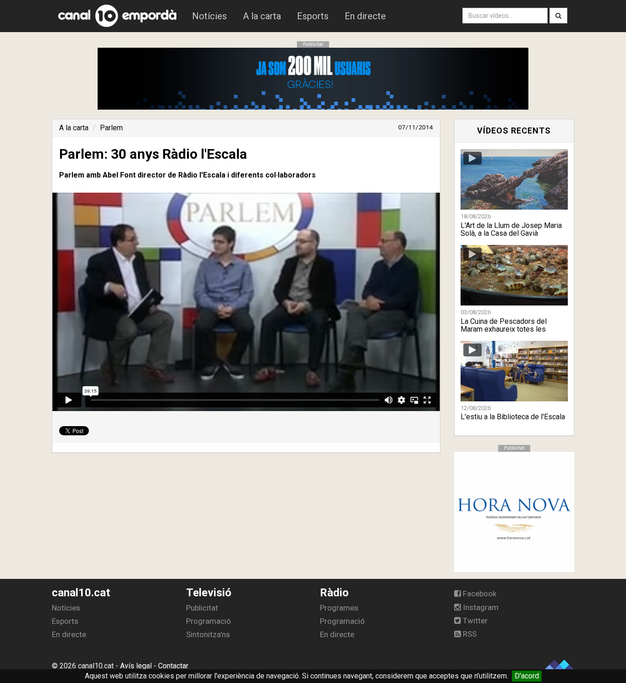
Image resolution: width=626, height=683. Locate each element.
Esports (313, 16)
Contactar (173, 665)
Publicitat (202, 607)
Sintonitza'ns (208, 634)
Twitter (474, 620)
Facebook (478, 593)
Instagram (480, 607)
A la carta (262, 16)
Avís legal (136, 665)
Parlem (111, 127)
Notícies (209, 16)
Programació (208, 621)
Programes (339, 607)
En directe (365, 16)
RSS (469, 634)
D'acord (527, 676)
